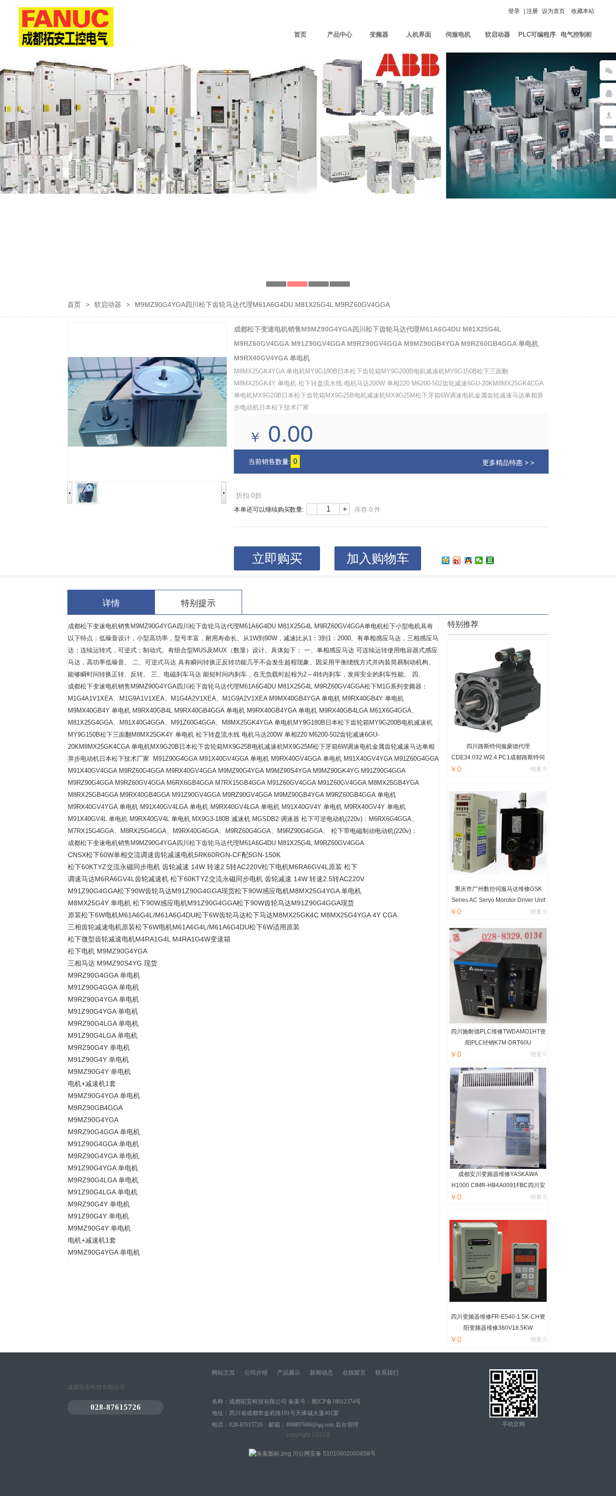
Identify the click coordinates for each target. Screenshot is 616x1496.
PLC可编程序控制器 (537, 41)
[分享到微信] (479, 560)
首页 (300, 34)
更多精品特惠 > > (508, 462)
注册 (532, 11)
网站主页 (223, 1372)
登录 (514, 11)
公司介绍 (256, 1372)
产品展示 (288, 1372)
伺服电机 (458, 34)
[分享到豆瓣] (490, 560)
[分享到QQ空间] (446, 560)
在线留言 (354, 1372)
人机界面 (418, 34)
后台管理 (347, 1424)
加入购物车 (377, 558)
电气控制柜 (576, 34)
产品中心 (339, 34)
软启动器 (497, 34)
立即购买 (277, 558)
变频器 (379, 34)
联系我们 (386, 1372)
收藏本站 (582, 11)
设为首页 (553, 11)
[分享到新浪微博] (457, 560)
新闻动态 (321, 1372)
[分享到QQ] (468, 560)
